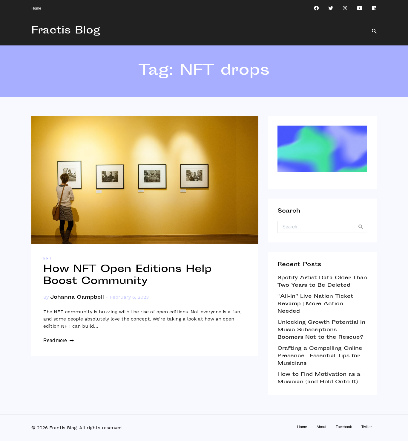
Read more (55, 340)
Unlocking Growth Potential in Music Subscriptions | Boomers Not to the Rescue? (321, 330)
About (321, 427)
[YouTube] (359, 8)
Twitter (366, 427)
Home (36, 8)
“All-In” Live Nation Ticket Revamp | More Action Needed (315, 304)
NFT (47, 259)
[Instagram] (345, 8)
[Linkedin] (374, 8)
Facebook (344, 427)
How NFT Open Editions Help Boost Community (127, 275)
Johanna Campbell (77, 297)
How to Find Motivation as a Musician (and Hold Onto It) (318, 378)
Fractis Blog (65, 31)
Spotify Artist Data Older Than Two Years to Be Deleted (322, 281)
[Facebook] (316, 8)
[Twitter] (330, 8)
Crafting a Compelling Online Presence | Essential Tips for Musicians (319, 356)
